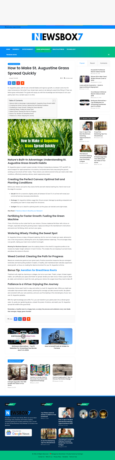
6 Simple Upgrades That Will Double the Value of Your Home (17, 383)
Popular (82, 63)
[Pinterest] (18, 83)
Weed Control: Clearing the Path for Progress (23, 111)
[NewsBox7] (57, 36)
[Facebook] (9, 83)
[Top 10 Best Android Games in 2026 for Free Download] (49, 409)
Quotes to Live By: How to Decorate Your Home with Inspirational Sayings (38, 379)
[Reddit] (22, 83)
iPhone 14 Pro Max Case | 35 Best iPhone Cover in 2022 (99, 78)
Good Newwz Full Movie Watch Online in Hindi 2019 (98, 94)
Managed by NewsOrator (58, 454)
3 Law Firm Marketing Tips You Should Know (100, 134)
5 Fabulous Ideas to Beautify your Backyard (28, 211)
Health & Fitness (58, 49)
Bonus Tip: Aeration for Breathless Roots (22, 113)
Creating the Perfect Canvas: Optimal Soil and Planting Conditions (29, 105)
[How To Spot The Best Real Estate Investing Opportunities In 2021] (86, 125)
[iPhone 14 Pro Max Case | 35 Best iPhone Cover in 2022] (84, 79)
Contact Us (41, 456)
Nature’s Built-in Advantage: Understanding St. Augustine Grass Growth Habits (32, 103)
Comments (103, 63)
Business (16, 49)
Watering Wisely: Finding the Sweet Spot (22, 109)
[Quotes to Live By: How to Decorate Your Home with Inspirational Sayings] (40, 369)
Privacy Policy (57, 456)
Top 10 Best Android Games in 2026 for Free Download (48, 414)
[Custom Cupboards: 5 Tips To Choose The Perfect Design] (62, 369)
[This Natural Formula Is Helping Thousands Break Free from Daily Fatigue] (86, 148)
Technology (71, 49)
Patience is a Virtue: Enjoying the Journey (22, 115)
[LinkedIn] (14, 83)
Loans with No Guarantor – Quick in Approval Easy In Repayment (91, 86)
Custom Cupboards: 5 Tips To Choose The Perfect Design (62, 378)
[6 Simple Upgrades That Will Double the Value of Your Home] (17, 372)
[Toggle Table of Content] (53, 100)
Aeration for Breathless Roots (39, 270)
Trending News (11, 54)
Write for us (49, 456)
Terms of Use (73, 456)
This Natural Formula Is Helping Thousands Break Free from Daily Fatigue (86, 157)
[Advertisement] (57, 12)
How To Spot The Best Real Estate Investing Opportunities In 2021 (85, 135)
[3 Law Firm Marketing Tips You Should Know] (100, 125)
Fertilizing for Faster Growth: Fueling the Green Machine (26, 107)
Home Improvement (43, 49)
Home (8, 49)
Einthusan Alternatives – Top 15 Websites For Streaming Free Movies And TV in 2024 (99, 103)
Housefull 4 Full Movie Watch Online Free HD (98, 71)
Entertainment (27, 49)
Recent (92, 63)
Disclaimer (65, 456)
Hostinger (80, 454)
